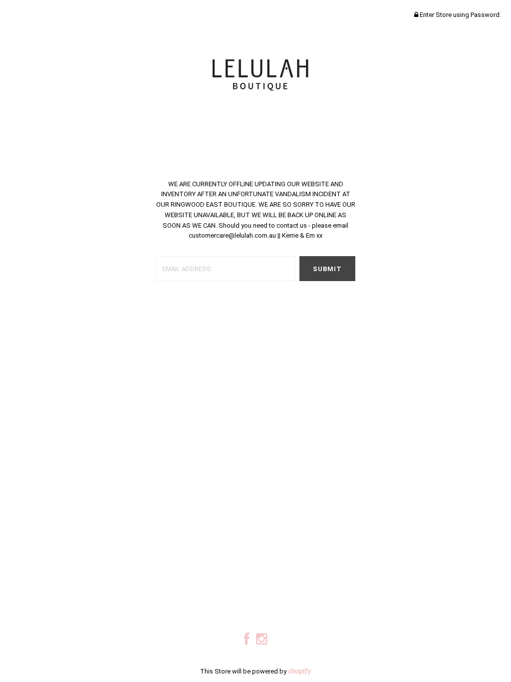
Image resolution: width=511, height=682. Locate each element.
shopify (299, 672)
